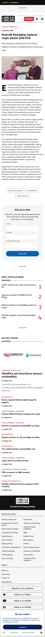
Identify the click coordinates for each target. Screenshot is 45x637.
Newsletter (14, 2)
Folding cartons (7, 555)
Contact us (6, 578)
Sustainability (32, 190)
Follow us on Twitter (22, 594)
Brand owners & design (10, 529)
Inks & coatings (7, 558)
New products (28, 540)
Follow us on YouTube (22, 601)
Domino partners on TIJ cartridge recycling (20, 437)
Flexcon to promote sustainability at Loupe (20, 425)
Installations (27, 519)
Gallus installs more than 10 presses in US (19, 286)
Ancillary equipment (9, 519)
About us (5, 570)
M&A (25, 532)
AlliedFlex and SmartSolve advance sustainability (22, 375)
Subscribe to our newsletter (22, 588)
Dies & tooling (7, 540)
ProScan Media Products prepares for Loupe (21, 414)
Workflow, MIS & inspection (29, 559)
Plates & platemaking (31, 547)
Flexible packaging (9, 27)
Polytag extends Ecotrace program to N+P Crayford (20, 485)
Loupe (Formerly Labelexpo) (13, 411)
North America (22, 196)
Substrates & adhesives (11, 370)
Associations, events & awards (14, 469)
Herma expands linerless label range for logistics (19, 401)
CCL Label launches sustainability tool (18, 449)
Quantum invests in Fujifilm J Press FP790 (17, 296)
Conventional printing (9, 532)
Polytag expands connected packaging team (18, 316)
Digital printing (7, 543)
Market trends (28, 536)
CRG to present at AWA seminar (16, 472)
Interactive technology (11, 481)
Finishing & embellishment (11, 547)
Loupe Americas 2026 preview (15, 460)
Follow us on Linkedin (22, 607)
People (26, 543)
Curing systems (7, 536)
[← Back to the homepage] (8, 21)
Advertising (6, 574)
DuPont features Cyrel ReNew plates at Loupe (19, 306)
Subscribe (6, 2)
